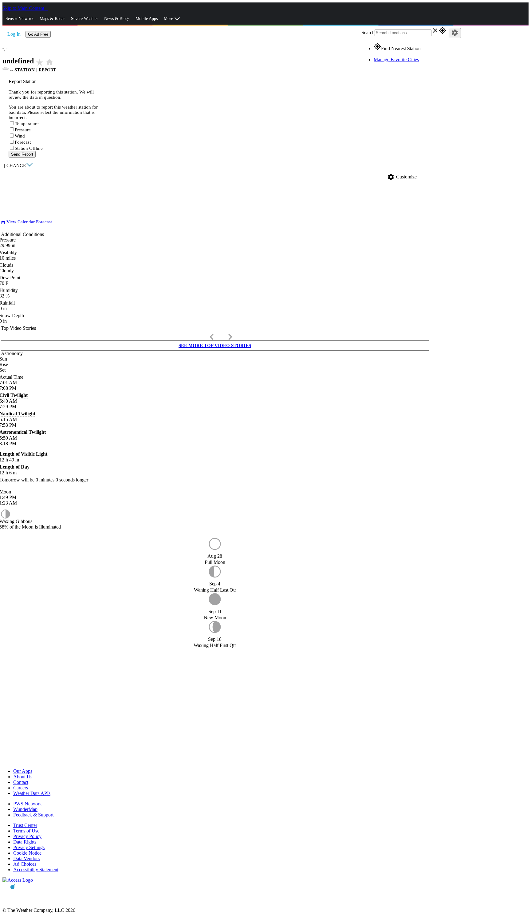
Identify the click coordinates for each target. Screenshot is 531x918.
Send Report (22, 154)
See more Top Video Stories (215, 345)
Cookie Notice (27, 853)
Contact (20, 782)
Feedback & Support (33, 814)
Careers (20, 787)
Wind (20, 136)
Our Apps (22, 771)
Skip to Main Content (23, 8)
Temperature (27, 123)
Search (368, 32)
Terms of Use (26, 830)
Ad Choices (24, 864)
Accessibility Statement (35, 869)
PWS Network (27, 803)
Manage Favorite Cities (396, 59)
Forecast (23, 142)
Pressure (23, 129)
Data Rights (24, 841)
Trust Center (25, 825)
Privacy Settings (29, 847)
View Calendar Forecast (26, 221)
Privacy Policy (27, 836)
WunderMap (25, 809)
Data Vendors (26, 858)
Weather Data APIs (31, 793)
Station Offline (29, 148)
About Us (22, 776)
